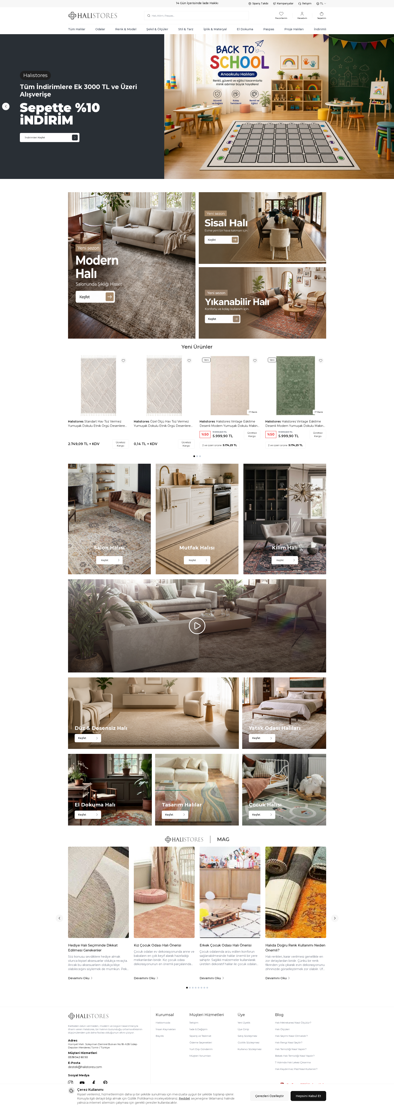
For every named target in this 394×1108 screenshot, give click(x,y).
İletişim (306, 3)
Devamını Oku (78, 978)
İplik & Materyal (215, 29)
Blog (279, 1015)
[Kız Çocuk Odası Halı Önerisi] (164, 892)
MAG (223, 839)
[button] (6, 106)
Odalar (100, 29)
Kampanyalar (285, 3)
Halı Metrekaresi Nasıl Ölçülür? (293, 1022)
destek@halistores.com (85, 1067)
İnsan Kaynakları (166, 1029)
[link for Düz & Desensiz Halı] (153, 713)
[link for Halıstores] (197, 106)
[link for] (131, 265)
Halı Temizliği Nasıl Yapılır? (291, 1049)
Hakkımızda (163, 1022)
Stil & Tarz (185, 29)
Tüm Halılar (76, 29)
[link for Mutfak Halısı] (197, 519)
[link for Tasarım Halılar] (197, 790)
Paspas (268, 29)
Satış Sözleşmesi (247, 1035)
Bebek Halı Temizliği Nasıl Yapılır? (295, 1055)
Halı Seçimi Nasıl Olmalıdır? (291, 1035)
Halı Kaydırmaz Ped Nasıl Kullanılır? (296, 1069)
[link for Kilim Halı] (284, 519)
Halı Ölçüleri (282, 1029)
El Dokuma (245, 29)
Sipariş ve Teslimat (200, 1035)
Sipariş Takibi (260, 3)
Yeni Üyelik (244, 1022)
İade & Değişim (198, 1029)
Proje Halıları (294, 29)
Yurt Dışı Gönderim (201, 1049)
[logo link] (93, 16)
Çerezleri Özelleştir (269, 1096)
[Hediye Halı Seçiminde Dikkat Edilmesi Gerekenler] (98, 892)
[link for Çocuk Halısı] (284, 790)
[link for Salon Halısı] (109, 519)
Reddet (184, 1098)
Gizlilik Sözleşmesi (248, 1042)
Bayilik (160, 1035)
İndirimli (320, 29)
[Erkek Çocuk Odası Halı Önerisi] (230, 892)
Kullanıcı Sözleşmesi (249, 1049)
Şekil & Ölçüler (157, 29)
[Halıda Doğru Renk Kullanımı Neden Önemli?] (295, 892)
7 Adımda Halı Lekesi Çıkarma (293, 1062)
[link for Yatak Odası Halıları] (284, 713)
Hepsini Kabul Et (308, 1096)
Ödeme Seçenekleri (200, 1042)
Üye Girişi (243, 1029)
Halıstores (76, 421)
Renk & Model (125, 29)
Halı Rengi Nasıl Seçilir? (288, 1042)
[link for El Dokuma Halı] (110, 790)
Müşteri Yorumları (200, 1055)
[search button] (148, 15)
